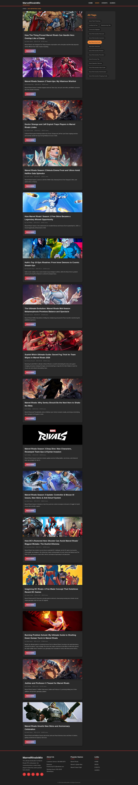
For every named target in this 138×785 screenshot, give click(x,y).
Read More (30, 51)
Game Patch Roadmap (94, 21)
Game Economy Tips (94, 59)
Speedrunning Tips (106, 25)
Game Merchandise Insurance (96, 38)
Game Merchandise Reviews (96, 50)
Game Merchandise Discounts (96, 33)
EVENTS (104, 3)
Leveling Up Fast (93, 25)
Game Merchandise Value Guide (97, 67)
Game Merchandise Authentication (97, 71)
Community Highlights (94, 29)
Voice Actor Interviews (94, 46)
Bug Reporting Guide (94, 42)
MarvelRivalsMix (31, 3)
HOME (91, 3)
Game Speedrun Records (95, 63)
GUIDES (112, 3)
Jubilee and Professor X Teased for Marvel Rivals (47, 683)
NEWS (97, 3)
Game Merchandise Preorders (96, 54)
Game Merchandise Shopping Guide (98, 76)
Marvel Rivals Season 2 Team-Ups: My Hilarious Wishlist (50, 81)
